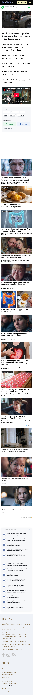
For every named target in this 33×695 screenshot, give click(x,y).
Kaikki (29, 529)
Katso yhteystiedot (7, 685)
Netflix (4, 47)
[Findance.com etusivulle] (7, 2)
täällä (12, 74)
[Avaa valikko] (30, 2)
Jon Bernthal (16, 58)
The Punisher (21, 115)
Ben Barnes (11, 66)
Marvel (16, 44)
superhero (12, 115)
